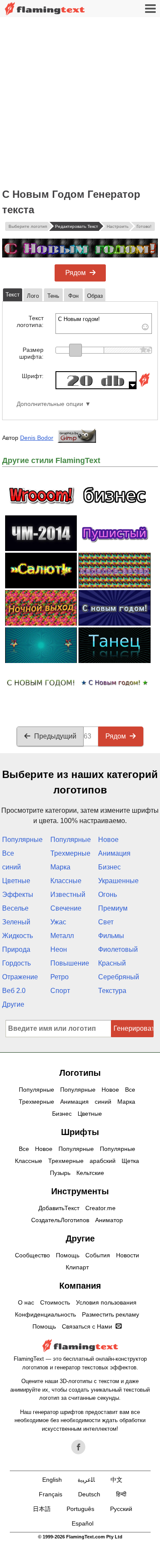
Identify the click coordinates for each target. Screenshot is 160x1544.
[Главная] (44, 8)
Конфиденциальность (45, 1314)
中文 (116, 1479)
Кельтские (90, 1172)
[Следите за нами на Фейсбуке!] (78, 1447)
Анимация (114, 853)
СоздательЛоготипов (60, 1220)
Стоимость (55, 1302)
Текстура (112, 990)
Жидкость (17, 935)
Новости (127, 1255)
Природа (16, 949)
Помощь (67, 1255)
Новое (108, 839)
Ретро (59, 977)
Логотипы (80, 1073)
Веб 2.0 (14, 990)
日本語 (42, 1508)
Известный (67, 894)
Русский (121, 1508)
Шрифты (80, 1132)
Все (8, 853)
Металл (62, 935)
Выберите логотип (28, 226)
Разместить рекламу (110, 1314)
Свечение (65, 908)
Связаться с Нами (87, 1326)
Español (82, 1523)
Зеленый (16, 922)
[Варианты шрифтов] (144, 387)
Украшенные (118, 880)
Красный (112, 963)
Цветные (16, 880)
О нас (26, 1302)
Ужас (58, 922)
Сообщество (32, 1255)
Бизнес (109, 867)
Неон (58, 949)
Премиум (113, 908)
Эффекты (17, 894)
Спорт (60, 990)
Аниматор (109, 1220)
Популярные (22, 839)
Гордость (16, 963)
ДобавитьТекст (58, 1208)
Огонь (107, 894)
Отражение (20, 977)
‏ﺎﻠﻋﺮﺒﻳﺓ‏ (86, 1479)
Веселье (15, 908)
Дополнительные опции (50, 404)
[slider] (75, 350)
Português (80, 1508)
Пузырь (60, 1172)
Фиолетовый (118, 949)
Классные (65, 880)
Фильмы (111, 935)
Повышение (69, 963)
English (52, 1479)
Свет (105, 922)
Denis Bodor (36, 437)
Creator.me (100, 1208)
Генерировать (133, 1028)
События (97, 1255)
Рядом (75, 272)
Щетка (130, 1160)
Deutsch (89, 1494)
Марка (60, 867)
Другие (13, 1004)
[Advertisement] (80, 101)
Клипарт (77, 1267)
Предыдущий (55, 736)
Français (50, 1494)
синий (11, 867)
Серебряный (118, 977)
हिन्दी (121, 1494)
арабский (103, 1160)
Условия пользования (106, 1302)
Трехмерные (70, 853)
